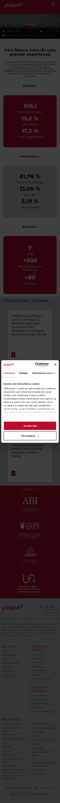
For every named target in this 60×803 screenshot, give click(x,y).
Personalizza (28, 436)
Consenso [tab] (9, 373)
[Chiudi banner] (55, 364)
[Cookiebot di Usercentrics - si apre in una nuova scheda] (36, 365)
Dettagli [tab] (23, 373)
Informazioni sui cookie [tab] (45, 373)
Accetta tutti (30, 425)
